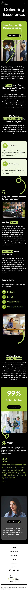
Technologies (14, 555)
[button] (25, 3)
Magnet (2, 588)
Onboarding (14, 551)
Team (14, 559)
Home (14, 547)
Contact (14, 567)
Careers (14, 563)
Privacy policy (8, 588)
